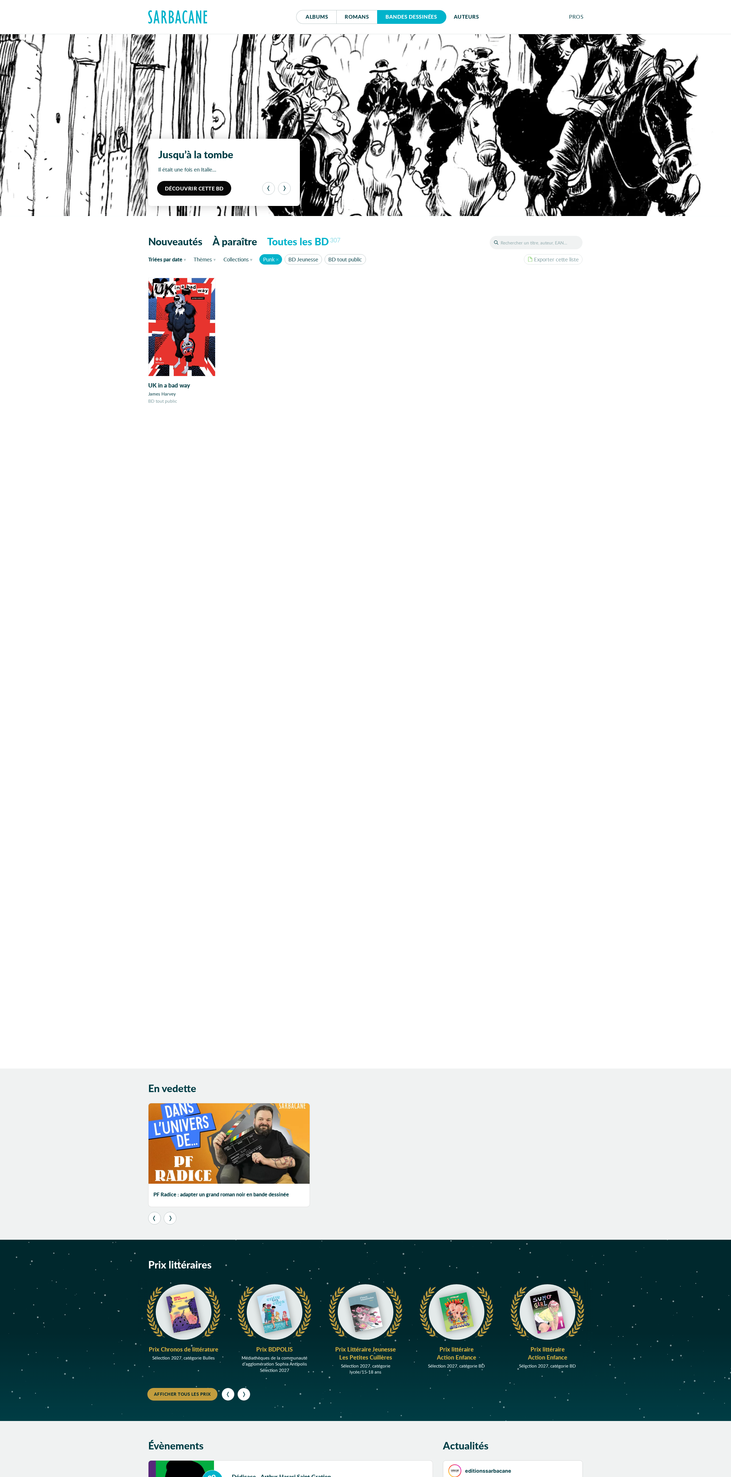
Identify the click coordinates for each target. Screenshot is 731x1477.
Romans (357, 16)
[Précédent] (268, 188)
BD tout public (345, 259)
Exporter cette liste (556, 259)
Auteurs (466, 16)
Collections (236, 259)
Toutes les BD (303, 241)
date (168, 259)
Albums (317, 16)
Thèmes (203, 259)
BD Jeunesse (303, 259)
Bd (411, 16)
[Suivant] (284, 188)
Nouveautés (175, 241)
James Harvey (162, 394)
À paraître (235, 241)
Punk (269, 259)
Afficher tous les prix (182, 1394)
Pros (576, 16)
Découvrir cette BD (194, 188)
